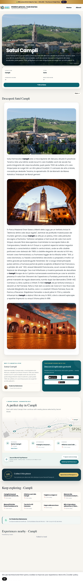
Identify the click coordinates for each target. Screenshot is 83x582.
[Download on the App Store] (52, 377)
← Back (8, 41)
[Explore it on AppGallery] (61, 382)
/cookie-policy (72, 575)
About (78, 7)
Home (69, 7)
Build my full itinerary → (69, 462)
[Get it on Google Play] (70, 377)
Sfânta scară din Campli (71, 445)
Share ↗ (77, 93)
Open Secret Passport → (68, 475)
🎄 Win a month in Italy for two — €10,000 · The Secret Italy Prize (41, 2)
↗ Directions (41, 85)
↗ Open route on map (70, 457)
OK (4, 579)
